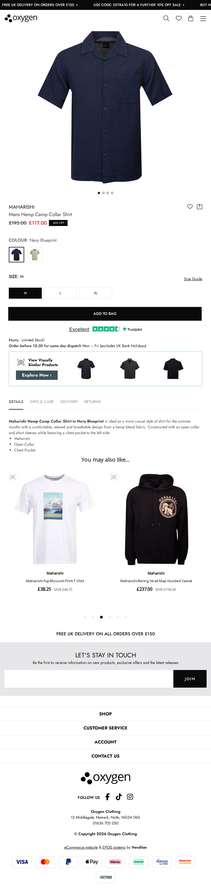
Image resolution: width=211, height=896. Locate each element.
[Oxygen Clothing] (20, 18)
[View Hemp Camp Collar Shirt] (16, 254)
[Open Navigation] (203, 18)
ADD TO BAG (104, 313)
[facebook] (109, 797)
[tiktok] (121, 797)
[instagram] (130, 797)
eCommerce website (81, 847)
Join (190, 679)
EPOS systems (114, 847)
